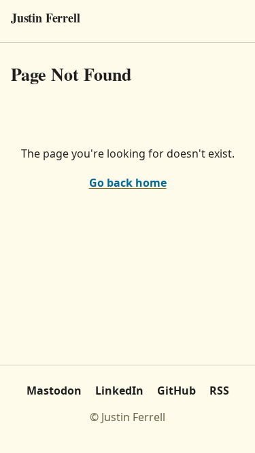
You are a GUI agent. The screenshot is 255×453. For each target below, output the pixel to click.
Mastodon (54, 390)
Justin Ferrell (45, 17)
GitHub (176, 390)
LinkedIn (119, 390)
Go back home (128, 182)
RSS (219, 390)
